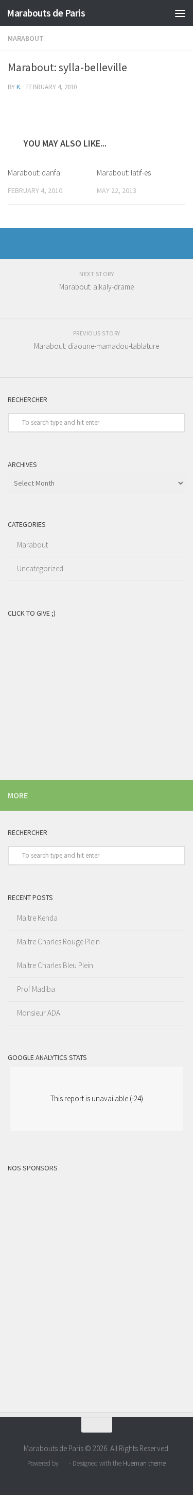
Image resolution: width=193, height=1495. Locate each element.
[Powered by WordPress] (63, 1463)
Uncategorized (40, 568)
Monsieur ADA (38, 1013)
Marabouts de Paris (46, 13)
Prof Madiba (36, 989)
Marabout (26, 38)
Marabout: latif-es (124, 173)
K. (19, 87)
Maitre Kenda (37, 918)
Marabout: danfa (34, 173)
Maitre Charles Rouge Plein (58, 941)
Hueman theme (144, 1463)
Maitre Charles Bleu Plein (55, 965)
